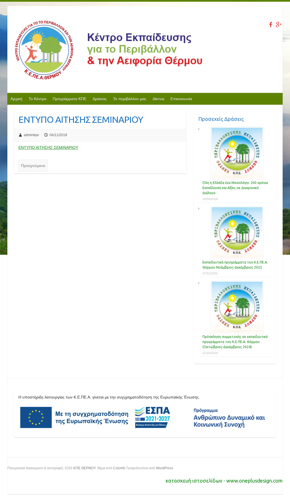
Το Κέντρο (37, 99)
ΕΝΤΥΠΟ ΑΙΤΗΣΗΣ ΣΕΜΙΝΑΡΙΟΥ (48, 147)
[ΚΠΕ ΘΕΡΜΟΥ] (107, 51)
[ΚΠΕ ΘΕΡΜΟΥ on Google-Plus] (278, 24)
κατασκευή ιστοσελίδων (194, 480)
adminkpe (31, 135)
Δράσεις (100, 99)
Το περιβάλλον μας (129, 99)
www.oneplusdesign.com (254, 480)
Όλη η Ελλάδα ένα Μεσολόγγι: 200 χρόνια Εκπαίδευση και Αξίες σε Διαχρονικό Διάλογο (235, 188)
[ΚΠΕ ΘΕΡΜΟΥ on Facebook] (270, 24)
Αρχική (16, 99)
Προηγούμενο (33, 165)
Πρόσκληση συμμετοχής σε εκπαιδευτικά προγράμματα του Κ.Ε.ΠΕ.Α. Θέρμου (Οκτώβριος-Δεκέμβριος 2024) (235, 342)
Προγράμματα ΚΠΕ (69, 99)
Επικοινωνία (181, 99)
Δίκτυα (158, 99)
